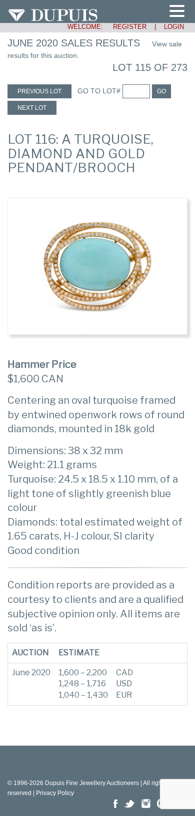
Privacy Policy (55, 793)
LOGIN (174, 26)
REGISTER (125, 26)
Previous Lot (40, 91)
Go (161, 91)
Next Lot (32, 107)
